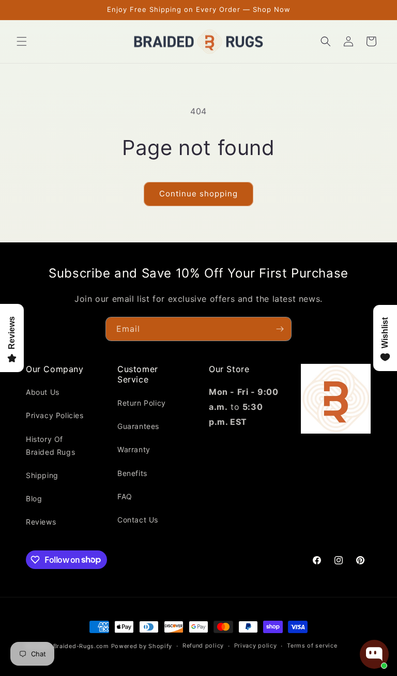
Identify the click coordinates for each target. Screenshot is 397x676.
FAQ (124, 496)
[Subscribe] (279, 329)
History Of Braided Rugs (50, 445)
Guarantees (138, 426)
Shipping (42, 475)
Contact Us (137, 519)
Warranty (133, 449)
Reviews (41, 521)
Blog (34, 498)
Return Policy (141, 402)
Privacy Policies (55, 415)
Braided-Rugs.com (81, 646)
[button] (21, 41)
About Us (42, 392)
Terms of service (312, 645)
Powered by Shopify (142, 646)
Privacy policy (255, 645)
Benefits (132, 473)
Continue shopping (198, 193)
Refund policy (203, 645)
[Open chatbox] (374, 654)
